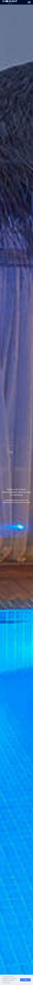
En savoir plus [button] (6, 982)
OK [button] (25, 979)
